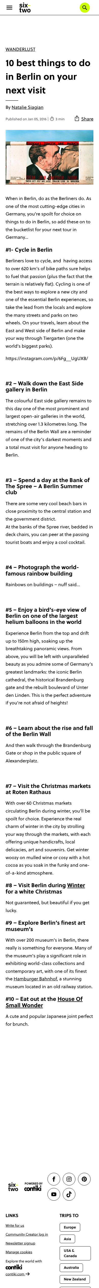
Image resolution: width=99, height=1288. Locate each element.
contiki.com (15, 1274)
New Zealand (75, 1279)
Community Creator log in (27, 1234)
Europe (70, 1227)
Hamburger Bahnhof (35, 979)
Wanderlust (20, 49)
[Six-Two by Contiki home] (25, 8)
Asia (67, 1238)
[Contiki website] (33, 1186)
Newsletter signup (20, 1243)
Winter (76, 885)
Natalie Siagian (27, 107)
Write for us (15, 1225)
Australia (71, 1267)
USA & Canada (70, 1253)
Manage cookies (19, 1252)
